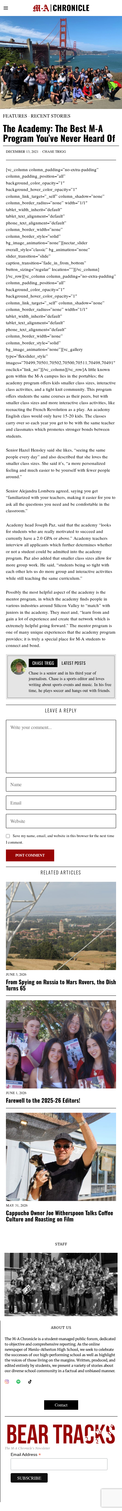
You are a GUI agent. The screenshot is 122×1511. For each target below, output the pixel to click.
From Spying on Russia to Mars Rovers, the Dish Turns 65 (61, 985)
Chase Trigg (54, 151)
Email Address (26, 1454)
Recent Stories (50, 116)
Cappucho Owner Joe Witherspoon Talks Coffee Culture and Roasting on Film (59, 1216)
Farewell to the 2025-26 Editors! (43, 1100)
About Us (61, 1327)
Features (15, 116)
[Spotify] (18, 1382)
